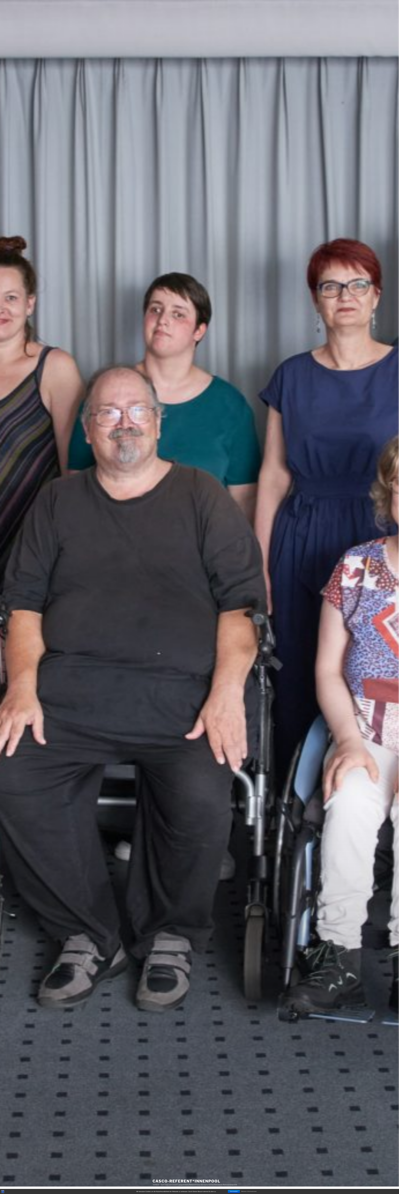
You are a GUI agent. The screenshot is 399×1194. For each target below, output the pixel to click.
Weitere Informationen (249, 1191)
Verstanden (234, 1191)
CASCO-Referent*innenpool (186, 1181)
